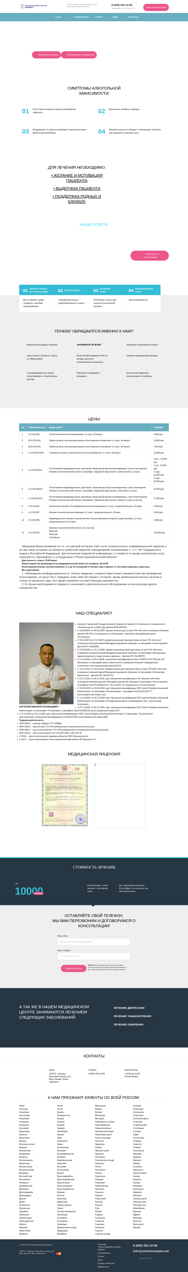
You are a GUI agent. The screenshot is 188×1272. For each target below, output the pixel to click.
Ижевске (23, 1234)
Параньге (99, 1163)
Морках (98, 1109)
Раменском (100, 1199)
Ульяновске (138, 1151)
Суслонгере (138, 1138)
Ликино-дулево (64, 1205)
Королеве (61, 1163)
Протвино (99, 1189)
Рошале (99, 1205)
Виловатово (25, 1151)
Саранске (99, 1221)
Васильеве (24, 1138)
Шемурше (137, 1186)
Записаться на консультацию (151, 255)
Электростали (139, 1202)
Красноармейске (65, 1176)
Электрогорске (140, 1199)
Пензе (98, 1167)
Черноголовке (139, 1173)
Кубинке (61, 1192)
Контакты (134, 17)
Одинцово (100, 1144)
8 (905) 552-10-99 (97, 1074)
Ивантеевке (25, 1231)
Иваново (23, 1227)
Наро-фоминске (102, 1125)
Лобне (60, 1208)
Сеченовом (138, 1112)
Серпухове (138, 1109)
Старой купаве (140, 1125)
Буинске (23, 1134)
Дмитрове (24, 1189)
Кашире (61, 1125)
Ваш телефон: (64, 950)
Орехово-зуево (102, 1151)
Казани (60, 1118)
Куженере (62, 1199)
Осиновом (100, 1157)
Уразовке (137, 1154)
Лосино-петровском (66, 1211)
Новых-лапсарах (103, 1138)
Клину (60, 1144)
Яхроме (136, 1227)
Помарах (99, 1179)
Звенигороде (25, 1218)
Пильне (98, 1173)
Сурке (136, 1134)
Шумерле (137, 1192)
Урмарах (137, 1157)
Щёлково (137, 1195)
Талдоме (137, 1141)
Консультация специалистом (80, 55)
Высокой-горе (25, 1176)
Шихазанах (138, 1189)
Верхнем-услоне (27, 1144)
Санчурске (100, 1218)
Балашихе (24, 1125)
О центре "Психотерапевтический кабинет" (109, 1247)
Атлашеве (24, 1122)
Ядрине (136, 1215)
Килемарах (62, 1131)
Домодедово (25, 1195)
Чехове (136, 1176)
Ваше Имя (63, 936)
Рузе (97, 1208)
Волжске (23, 1157)
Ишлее (60, 1112)
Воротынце (24, 1163)
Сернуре (137, 1106)
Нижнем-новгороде (104, 1131)
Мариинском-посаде (66, 1227)
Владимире (24, 1154)
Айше (22, 1106)
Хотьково (137, 1167)
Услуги (99, 17)
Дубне (22, 1202)
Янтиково (137, 1218)
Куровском (62, 1202)
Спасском (137, 1122)
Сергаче (99, 1231)
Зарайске (23, 1211)
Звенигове (24, 1215)
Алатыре (23, 1109)
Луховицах (62, 1215)
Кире (59, 1138)
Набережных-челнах (105, 1122)
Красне (60, 1173)
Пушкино (99, 1192)
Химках (136, 1163)
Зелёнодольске (26, 1221)
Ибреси (22, 1224)
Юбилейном (139, 1208)
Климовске (62, 1141)
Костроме (61, 1167)
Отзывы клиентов (106, 1263)
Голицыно (24, 1183)
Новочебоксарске (103, 1134)
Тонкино (137, 1147)
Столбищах (138, 1128)
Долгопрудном (26, 1192)
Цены (115, 17)
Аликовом (24, 1112)
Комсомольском (64, 1160)
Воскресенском (26, 1170)
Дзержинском (25, 1186)
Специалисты (82, 17)
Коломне (61, 1157)
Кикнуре (61, 1128)
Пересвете (100, 1170)
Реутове (99, 1202)
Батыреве (24, 1128)
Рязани (98, 1211)
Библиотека (103, 1267)
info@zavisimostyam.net (151, 1251)
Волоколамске (26, 1160)
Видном (23, 1147)
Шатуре (136, 1183)
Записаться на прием (156, 7)
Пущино (99, 1195)
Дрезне (22, 1199)
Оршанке (99, 1154)
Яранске (137, 1221)
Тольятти (137, 1144)
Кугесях (60, 1195)
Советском (138, 1115)
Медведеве (62, 1231)
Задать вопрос (146, 1258)
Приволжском (101, 1186)
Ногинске (99, 1141)
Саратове (99, 1224)
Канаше (61, 1122)
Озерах (98, 1147)
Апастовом (24, 1115)
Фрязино (137, 1160)
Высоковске (25, 1179)
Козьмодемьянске (65, 1154)
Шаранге (137, 1179)
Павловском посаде (104, 1160)
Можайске (62, 1234)
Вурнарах (23, 1173)
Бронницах (24, 1131)
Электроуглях (139, 1205)
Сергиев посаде (102, 1234)
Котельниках (63, 1170)
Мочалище (100, 1115)
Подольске (100, 1176)
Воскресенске (25, 1167)
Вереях (22, 1141)
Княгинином (63, 1147)
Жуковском (24, 1208)
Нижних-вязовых (103, 1128)
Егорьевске (24, 1205)
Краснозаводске (65, 1186)
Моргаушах (100, 1106)
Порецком (100, 1183)
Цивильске (138, 1170)
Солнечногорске (140, 1118)
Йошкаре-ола (63, 1115)
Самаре (99, 1215)
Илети (60, 1106)
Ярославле (138, 1224)
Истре (60, 1109)
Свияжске (99, 1227)
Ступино (137, 1131)
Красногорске (63, 1183)
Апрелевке (24, 1118)
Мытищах (99, 1118)
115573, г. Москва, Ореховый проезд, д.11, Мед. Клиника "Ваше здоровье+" (82, 5)
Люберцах (62, 1224)
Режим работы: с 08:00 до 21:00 (123, 6)
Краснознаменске (65, 1189)
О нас (58, 17)
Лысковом (62, 1218)
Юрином (137, 1211)
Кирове (60, 1134)
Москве (98, 1112)
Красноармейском (65, 1179)
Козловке (61, 1151)
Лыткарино (62, 1221)
